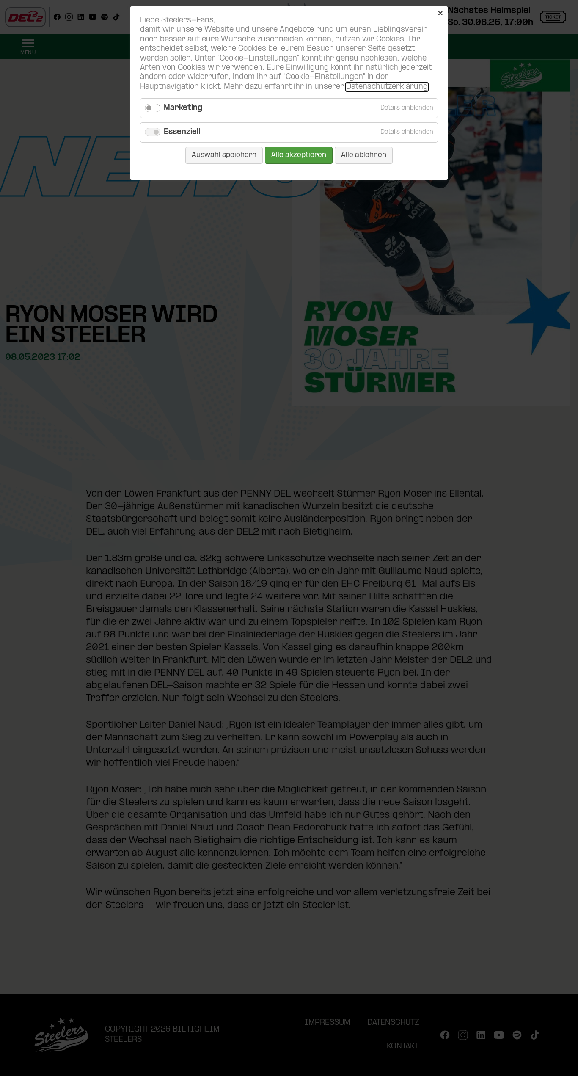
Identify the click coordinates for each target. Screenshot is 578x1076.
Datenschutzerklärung (387, 87)
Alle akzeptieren (298, 155)
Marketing (183, 108)
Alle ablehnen (363, 155)
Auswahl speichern (224, 155)
